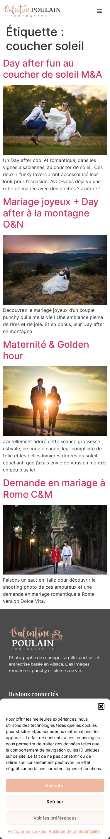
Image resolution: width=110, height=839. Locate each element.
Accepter (55, 785)
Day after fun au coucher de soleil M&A (52, 68)
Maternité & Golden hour (46, 350)
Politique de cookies (27, 831)
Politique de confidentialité (74, 831)
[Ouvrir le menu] (99, 11)
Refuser (55, 802)
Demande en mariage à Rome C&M (54, 488)
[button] (101, 706)
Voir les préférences (55, 818)
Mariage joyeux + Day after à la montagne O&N (51, 213)
